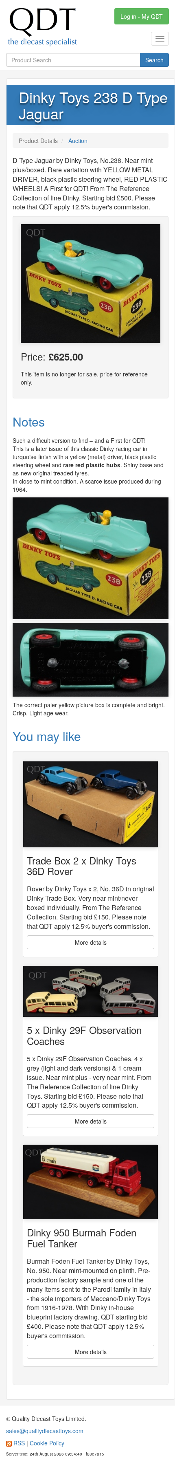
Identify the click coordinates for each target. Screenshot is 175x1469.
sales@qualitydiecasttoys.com (44, 1431)
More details (91, 942)
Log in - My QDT (141, 16)
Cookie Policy (47, 1443)
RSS (19, 1443)
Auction (78, 140)
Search (154, 60)
